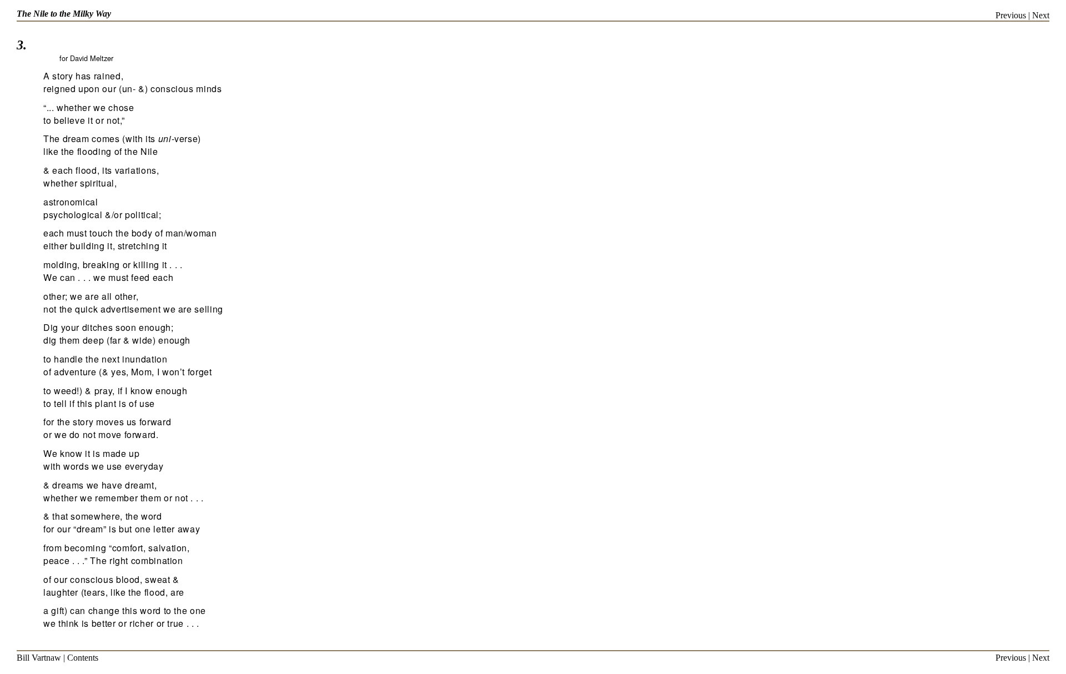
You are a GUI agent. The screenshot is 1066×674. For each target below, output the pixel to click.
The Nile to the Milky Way (64, 13)
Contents (82, 657)
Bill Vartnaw (39, 657)
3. (22, 45)
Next (1040, 15)
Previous (1010, 15)
